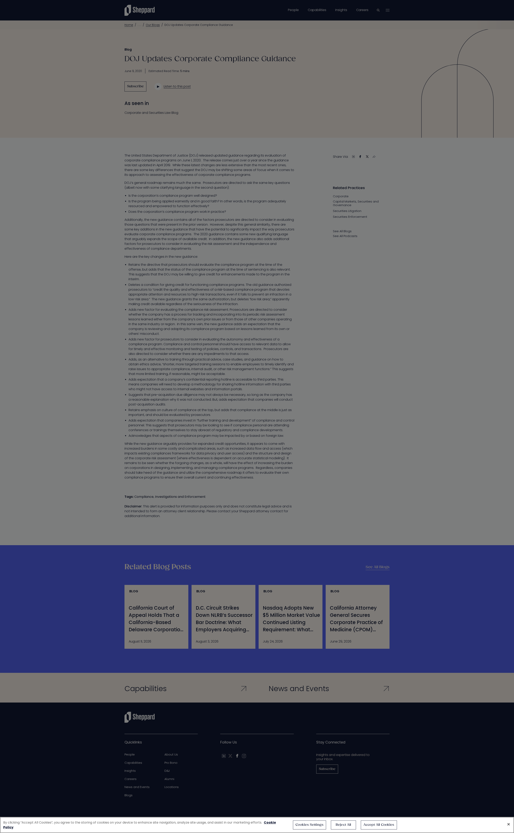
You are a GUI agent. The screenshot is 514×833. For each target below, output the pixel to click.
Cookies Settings (309, 825)
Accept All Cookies (378, 825)
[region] (257, 825)
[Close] (508, 824)
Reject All (343, 825)
